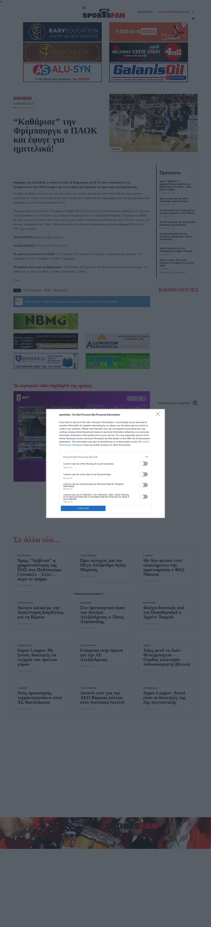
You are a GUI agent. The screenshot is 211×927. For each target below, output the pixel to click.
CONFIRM (83, 508)
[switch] (144, 464)
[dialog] (105, 463)
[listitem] (105, 456)
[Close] (159, 415)
